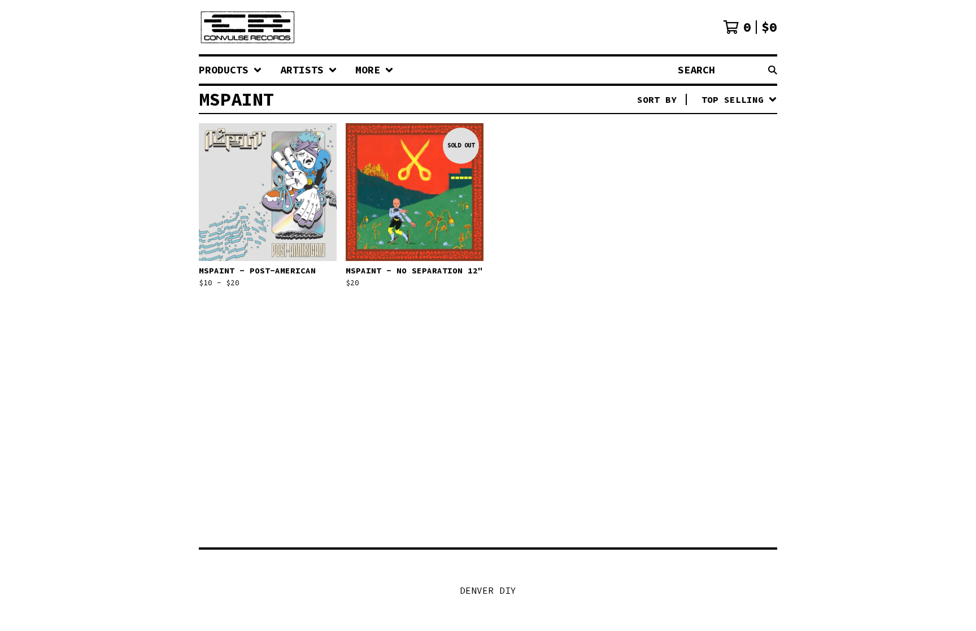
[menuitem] (230, 70)
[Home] (248, 27)
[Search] (773, 70)
